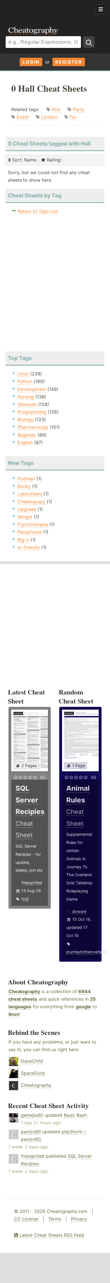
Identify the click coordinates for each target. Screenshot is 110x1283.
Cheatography (24, 991)
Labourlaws (29, 494)
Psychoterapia (32, 524)
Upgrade (26, 509)
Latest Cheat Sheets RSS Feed (51, 1235)
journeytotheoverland (86, 951)
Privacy (79, 1219)
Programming (31, 412)
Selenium (27, 404)
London (49, 117)
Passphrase (29, 532)
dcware (79, 911)
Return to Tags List (37, 211)
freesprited (31, 882)
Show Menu (100, 9)
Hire (56, 109)
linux (13, 1014)
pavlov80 (31, 1131)
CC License (26, 1219)
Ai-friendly (28, 547)
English (25, 442)
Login (31, 62)
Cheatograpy (31, 501)
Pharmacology (32, 427)
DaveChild (32, 1061)
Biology (25, 419)
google (83, 1006)
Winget (24, 517)
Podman (26, 478)
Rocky (24, 486)
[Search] (88, 42)
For (73, 117)
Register (68, 62)
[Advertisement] (45, 10)
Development (31, 389)
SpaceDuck (33, 1073)
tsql (24, 898)
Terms (54, 1219)
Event (23, 117)
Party (78, 109)
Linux (23, 374)
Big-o (23, 540)
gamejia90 (32, 1115)
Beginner (26, 435)
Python (24, 381)
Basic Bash (75, 1115)
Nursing (25, 397)
